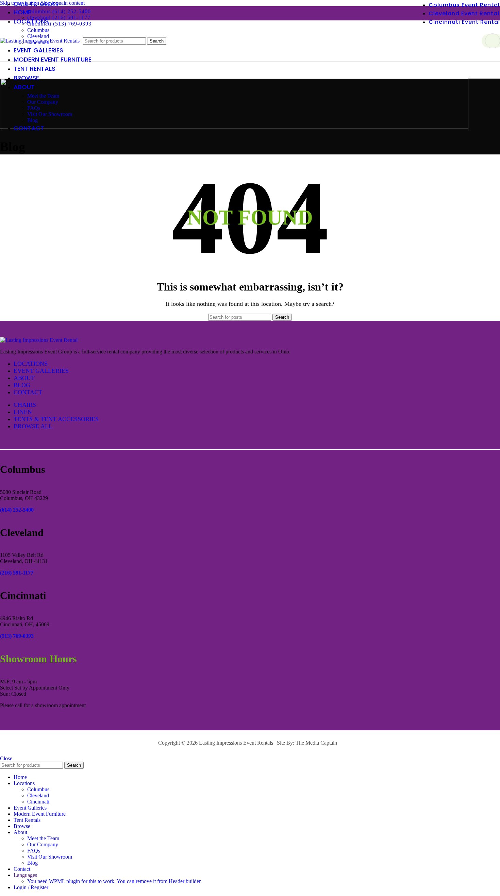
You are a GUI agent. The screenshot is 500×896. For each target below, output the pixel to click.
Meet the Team (43, 96)
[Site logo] (40, 41)
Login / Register (31, 887)
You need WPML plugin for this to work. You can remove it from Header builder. (114, 881)
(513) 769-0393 (17, 636)
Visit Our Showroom (49, 114)
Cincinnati (38, 801)
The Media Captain (316, 743)
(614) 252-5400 (17, 510)
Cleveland (38, 795)
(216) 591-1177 (16, 573)
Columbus (38, 30)
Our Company (42, 102)
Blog (32, 120)
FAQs (33, 108)
